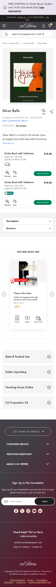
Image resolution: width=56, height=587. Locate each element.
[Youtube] (34, 511)
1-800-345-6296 (28, 536)
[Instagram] (28, 511)
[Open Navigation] (4, 26)
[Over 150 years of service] (28, 431)
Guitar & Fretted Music (16, 43)
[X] (22, 511)
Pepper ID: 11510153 (13, 157)
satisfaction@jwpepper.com (28, 542)
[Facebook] (16, 511)
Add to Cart (43, 173)
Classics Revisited (22, 293)
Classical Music (29, 43)
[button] (28, 76)
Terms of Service (17, 580)
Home (5, 43)
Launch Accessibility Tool (40, 582)
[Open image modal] (28, 78)
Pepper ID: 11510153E (13, 185)
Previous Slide (4, 294)
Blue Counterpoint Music (15, 120)
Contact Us (21, 17)
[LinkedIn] (40, 511)
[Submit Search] (6, 34)
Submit (44, 501)
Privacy (30, 580)
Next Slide (52, 294)
